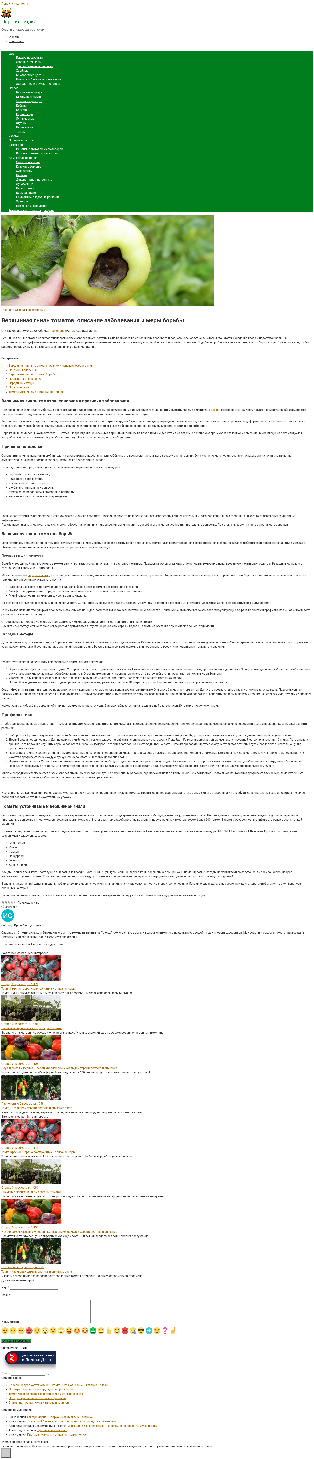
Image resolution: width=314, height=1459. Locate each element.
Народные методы (21, 383)
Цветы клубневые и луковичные (38, 79)
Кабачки (21, 105)
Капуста (21, 110)
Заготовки (16, 144)
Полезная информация (31, 206)
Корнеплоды (24, 114)
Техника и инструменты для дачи (31, 210)
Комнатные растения (23, 158)
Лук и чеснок (25, 118)
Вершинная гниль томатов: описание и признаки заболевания (51, 365)
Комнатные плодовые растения (37, 197)
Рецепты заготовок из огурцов (37, 153)
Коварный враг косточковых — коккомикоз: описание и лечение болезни (59, 1385)
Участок (14, 136)
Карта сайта (16, 41)
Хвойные (22, 70)
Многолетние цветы (30, 75)
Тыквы (21, 131)
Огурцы (21, 123)
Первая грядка (19, 22)
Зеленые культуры (29, 101)
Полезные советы (21, 140)
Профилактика (19, 387)
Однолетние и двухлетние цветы (38, 83)
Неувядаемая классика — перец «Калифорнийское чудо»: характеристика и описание (59, 1068)
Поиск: (6, 1373)
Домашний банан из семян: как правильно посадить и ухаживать (71, 1421)
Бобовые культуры (29, 97)
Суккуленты (24, 171)
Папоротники (25, 188)
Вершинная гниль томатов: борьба (32, 374)
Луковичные (24, 184)
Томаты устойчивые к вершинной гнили (36, 392)
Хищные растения (28, 162)
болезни (214, 410)
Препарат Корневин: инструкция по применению (42, 1389)
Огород (14, 88)
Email (5, 1295)
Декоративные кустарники (34, 66)
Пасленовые (24, 127)
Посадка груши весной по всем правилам (37, 1398)
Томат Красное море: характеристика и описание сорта (38, 988)
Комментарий (10, 1322)
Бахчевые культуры (29, 92)
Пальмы (21, 175)
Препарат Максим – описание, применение (56, 1434)
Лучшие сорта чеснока (52, 1430)
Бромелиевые (26, 192)
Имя (5, 1287)
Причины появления (23, 370)
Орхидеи (22, 201)
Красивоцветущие (28, 166)
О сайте (14, 37)
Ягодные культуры (29, 62)
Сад (11, 53)
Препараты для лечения (25, 378)
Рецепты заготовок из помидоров (39, 149)
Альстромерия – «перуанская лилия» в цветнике (60, 1417)
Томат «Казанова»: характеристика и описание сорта (36, 1108)
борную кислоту (39, 575)
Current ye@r (10, 1348)
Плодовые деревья (29, 57)
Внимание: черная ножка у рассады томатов (31, 1028)
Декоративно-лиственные (34, 179)
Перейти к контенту (14, 3)
